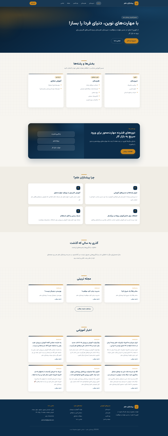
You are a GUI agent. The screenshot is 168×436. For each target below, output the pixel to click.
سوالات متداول (78, 416)
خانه (98, 3)
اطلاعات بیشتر (128, 151)
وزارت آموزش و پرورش (76, 409)
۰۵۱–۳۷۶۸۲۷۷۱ (49, 416)
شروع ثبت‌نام (131, 41)
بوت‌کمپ (75, 3)
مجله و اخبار (106, 419)
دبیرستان (91, 3)
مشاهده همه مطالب (84, 309)
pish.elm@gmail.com (47, 420)
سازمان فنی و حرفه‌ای (76, 413)
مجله (68, 3)
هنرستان (83, 3)
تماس (62, 3)
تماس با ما (117, 41)
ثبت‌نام (33, 3)
